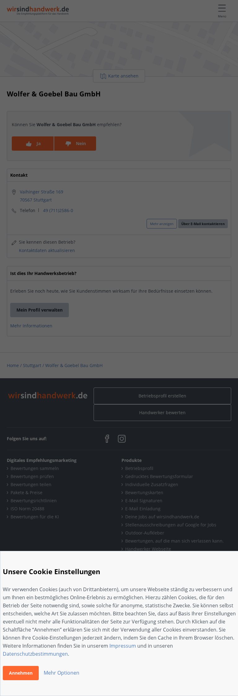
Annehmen (21, 673)
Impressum (122, 645)
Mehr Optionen (61, 672)
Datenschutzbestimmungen (35, 653)
